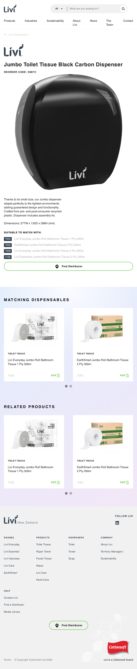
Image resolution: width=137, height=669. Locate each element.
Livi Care (9, 566)
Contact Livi (11, 598)
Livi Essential (11, 551)
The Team (109, 23)
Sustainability (55, 21)
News (93, 21)
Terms (7, 660)
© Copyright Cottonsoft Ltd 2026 (33, 660)
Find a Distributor (14, 605)
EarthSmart (10, 573)
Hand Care (42, 580)
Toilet (71, 544)
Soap (71, 558)
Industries (31, 21)
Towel (71, 551)
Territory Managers (112, 551)
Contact (128, 21)
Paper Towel (43, 551)
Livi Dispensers (18, 34)
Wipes (39, 566)
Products (9, 21)
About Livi (76, 23)
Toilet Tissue (43, 544)
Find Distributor (72, 266)
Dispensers (76, 538)
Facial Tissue (44, 558)
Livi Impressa (12, 558)
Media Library (12, 612)
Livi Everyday (12, 544)
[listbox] (57, 8)
